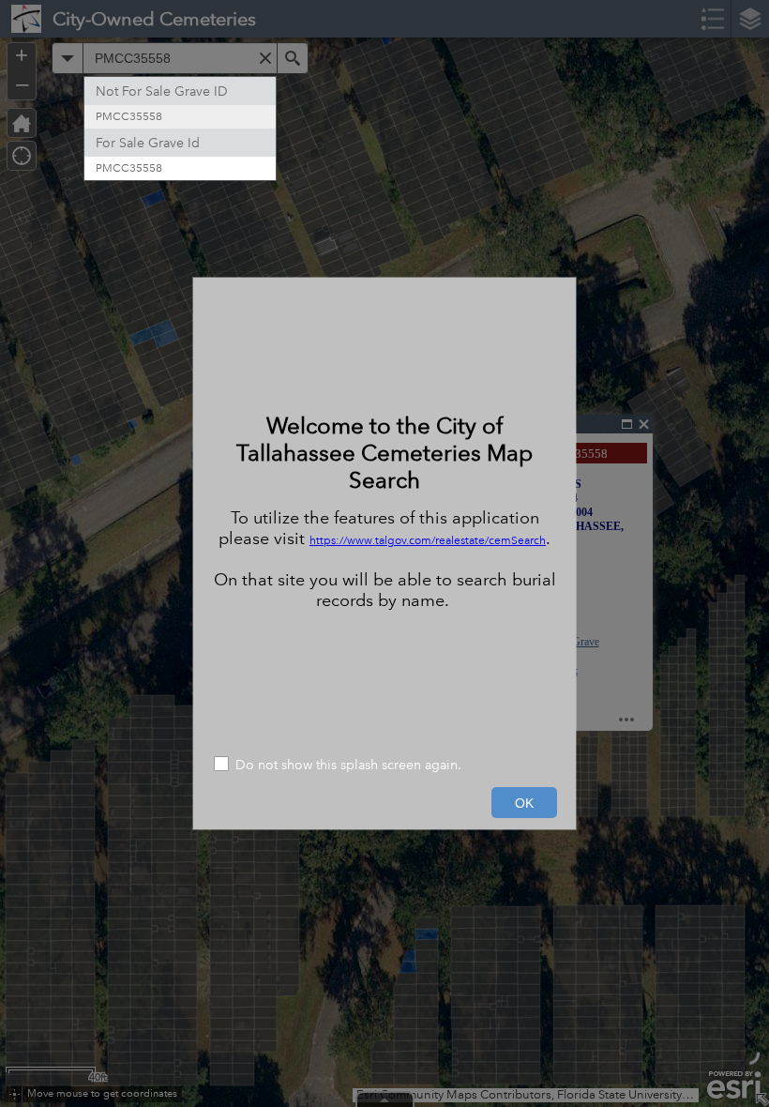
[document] (384, 511)
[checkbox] (384, 766)
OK (524, 803)
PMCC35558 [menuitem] (129, 117)
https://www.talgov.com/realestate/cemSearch (427, 541)
